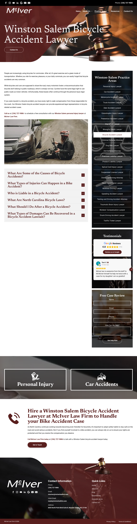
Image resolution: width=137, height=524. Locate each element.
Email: (111, 308)
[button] (93, 269)
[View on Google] (98, 263)
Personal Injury (35, 384)
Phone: (111, 317)
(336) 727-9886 (127, 3)
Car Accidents (101, 384)
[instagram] (9, 3)
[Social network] (25, 3)
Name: (111, 300)
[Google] (21, 3)
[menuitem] (77, 11)
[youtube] (13, 3)
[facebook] (5, 3)
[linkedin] (17, 3)
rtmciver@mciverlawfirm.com (58, 494)
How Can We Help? (112, 325)
